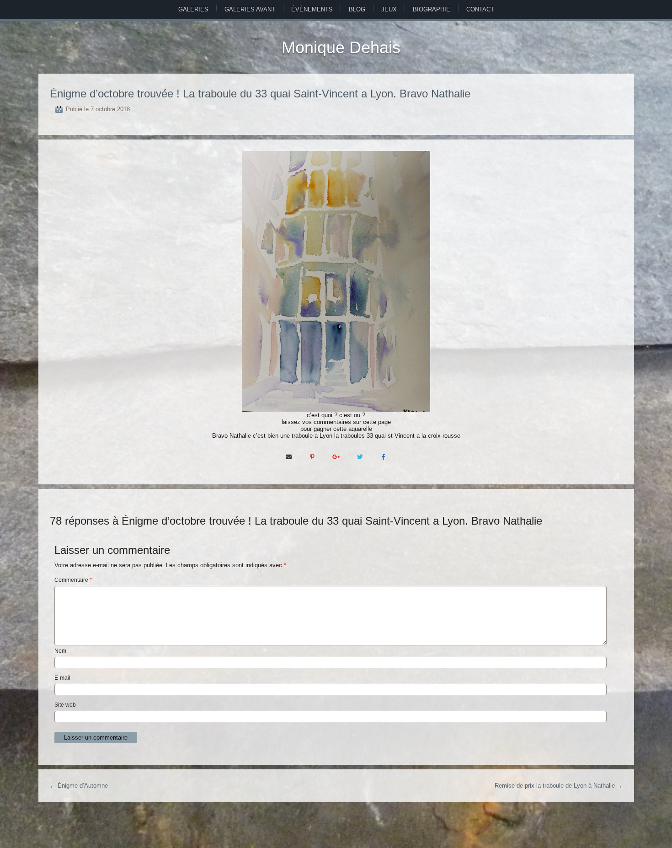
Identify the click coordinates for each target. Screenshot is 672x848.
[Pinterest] (312, 456)
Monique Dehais (341, 47)
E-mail (62, 678)
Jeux (389, 9)
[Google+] (336, 456)
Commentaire (73, 580)
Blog (357, 9)
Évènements (312, 9)
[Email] (288, 456)
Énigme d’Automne (83, 785)
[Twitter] (360, 456)
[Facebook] (384, 456)
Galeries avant (249, 9)
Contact (480, 9)
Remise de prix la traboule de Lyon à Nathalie (555, 785)
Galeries (193, 9)
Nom (60, 651)
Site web (65, 705)
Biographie (431, 9)
